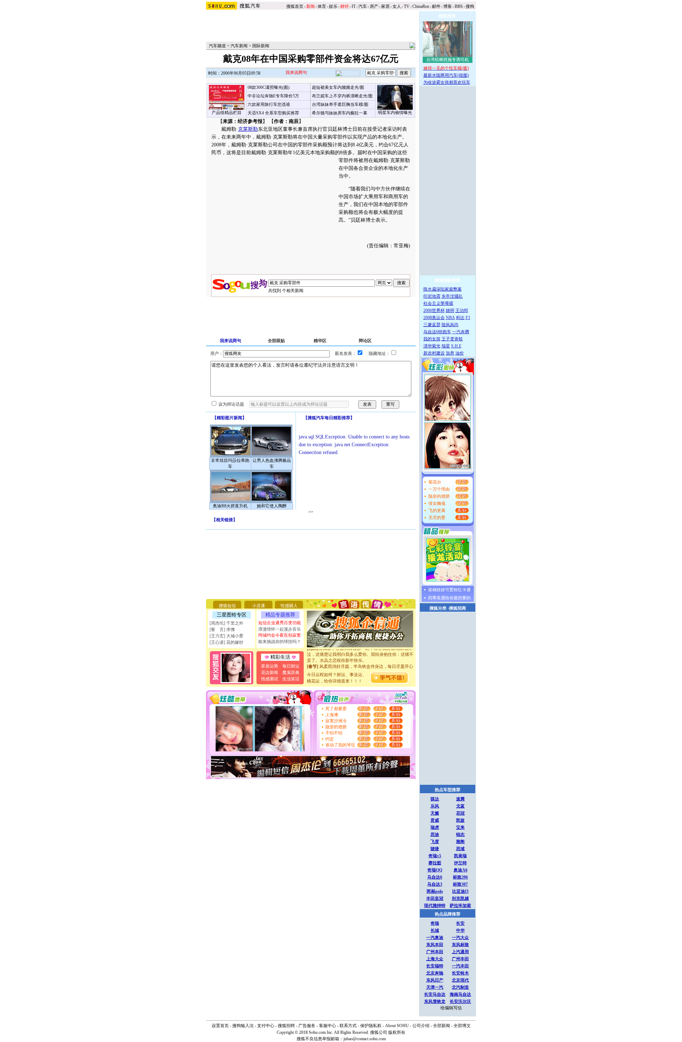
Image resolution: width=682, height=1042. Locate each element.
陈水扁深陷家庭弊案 (442, 289)
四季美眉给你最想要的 (449, 597)
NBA (450, 317)
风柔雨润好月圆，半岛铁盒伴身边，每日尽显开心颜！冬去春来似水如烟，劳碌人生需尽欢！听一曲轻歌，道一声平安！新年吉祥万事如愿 (360, 666)
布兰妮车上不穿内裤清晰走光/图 (342, 95)
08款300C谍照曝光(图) (268, 87)
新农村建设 (434, 353)
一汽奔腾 (460, 331)
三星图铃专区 (232, 614)
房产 (374, 6)
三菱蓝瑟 (431, 324)
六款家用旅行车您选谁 (269, 104)
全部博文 (462, 1025)
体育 (322, 6)
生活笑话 (290, 678)
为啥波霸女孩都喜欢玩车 (446, 82)
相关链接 (224, 519)
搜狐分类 (437, 608)
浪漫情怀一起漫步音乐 (279, 629)
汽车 (362, 6)
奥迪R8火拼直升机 (230, 505)
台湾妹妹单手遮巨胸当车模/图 (340, 104)
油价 (459, 353)
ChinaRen (420, 6)
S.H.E (456, 346)
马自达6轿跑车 (437, 331)
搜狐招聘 (286, 1025)
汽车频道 (217, 45)
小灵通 (258, 605)
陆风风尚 (450, 324)
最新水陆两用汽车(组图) (446, 75)
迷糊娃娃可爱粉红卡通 (449, 589)
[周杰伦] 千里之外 (226, 623)
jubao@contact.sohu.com (364, 1038)
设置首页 (220, 1025)
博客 (447, 6)
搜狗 (470, 6)
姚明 (450, 310)
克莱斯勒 (248, 129)
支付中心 (265, 1025)
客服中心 (327, 1025)
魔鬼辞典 (290, 672)
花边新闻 (269, 672)
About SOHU (397, 1025)
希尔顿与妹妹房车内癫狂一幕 (339, 112)
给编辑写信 (451, 1007)
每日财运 (290, 666)
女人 (397, 6)
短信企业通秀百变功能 (279, 622)
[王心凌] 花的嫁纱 (226, 642)
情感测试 (269, 678)
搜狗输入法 (243, 1025)
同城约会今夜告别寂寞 (279, 635)
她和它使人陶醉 (272, 505)
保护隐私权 (370, 1025)
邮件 (436, 6)
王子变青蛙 (452, 338)
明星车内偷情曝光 (395, 112)
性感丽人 (289, 605)
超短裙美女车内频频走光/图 (338, 87)
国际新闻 (260, 45)
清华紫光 (431, 346)
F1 (468, 317)
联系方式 (348, 1025)
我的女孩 (431, 338)
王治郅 (461, 310)
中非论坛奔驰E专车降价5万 (273, 95)
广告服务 (306, 1025)
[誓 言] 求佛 (222, 629)
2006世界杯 (434, 310)
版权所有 (396, 1032)
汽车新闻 (239, 45)
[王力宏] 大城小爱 (226, 635)
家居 (385, 6)
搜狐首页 (294, 6)
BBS (459, 6)
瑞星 (446, 346)
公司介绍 (420, 1025)
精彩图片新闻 (229, 417)
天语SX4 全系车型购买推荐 (273, 112)
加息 (450, 353)
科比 (460, 317)
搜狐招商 (457, 608)
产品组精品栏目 (227, 112)
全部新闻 (441, 1025)
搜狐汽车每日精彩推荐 (329, 417)
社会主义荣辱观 (438, 303)
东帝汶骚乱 (452, 296)
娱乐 (333, 6)
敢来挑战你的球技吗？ (279, 641)
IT (354, 6)
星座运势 (269, 666)
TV (407, 6)
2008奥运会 (434, 317)
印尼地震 (431, 296)
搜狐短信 (227, 605)
